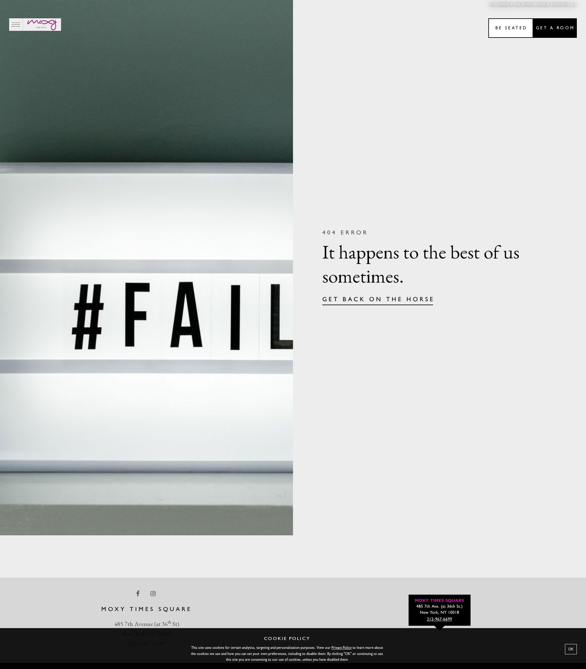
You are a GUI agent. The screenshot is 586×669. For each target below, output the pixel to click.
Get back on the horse (378, 300)
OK (570, 649)
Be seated (511, 28)
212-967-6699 (439, 619)
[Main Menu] (16, 24)
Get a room (555, 28)
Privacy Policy (341, 648)
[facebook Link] (138, 593)
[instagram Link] (154, 593)
